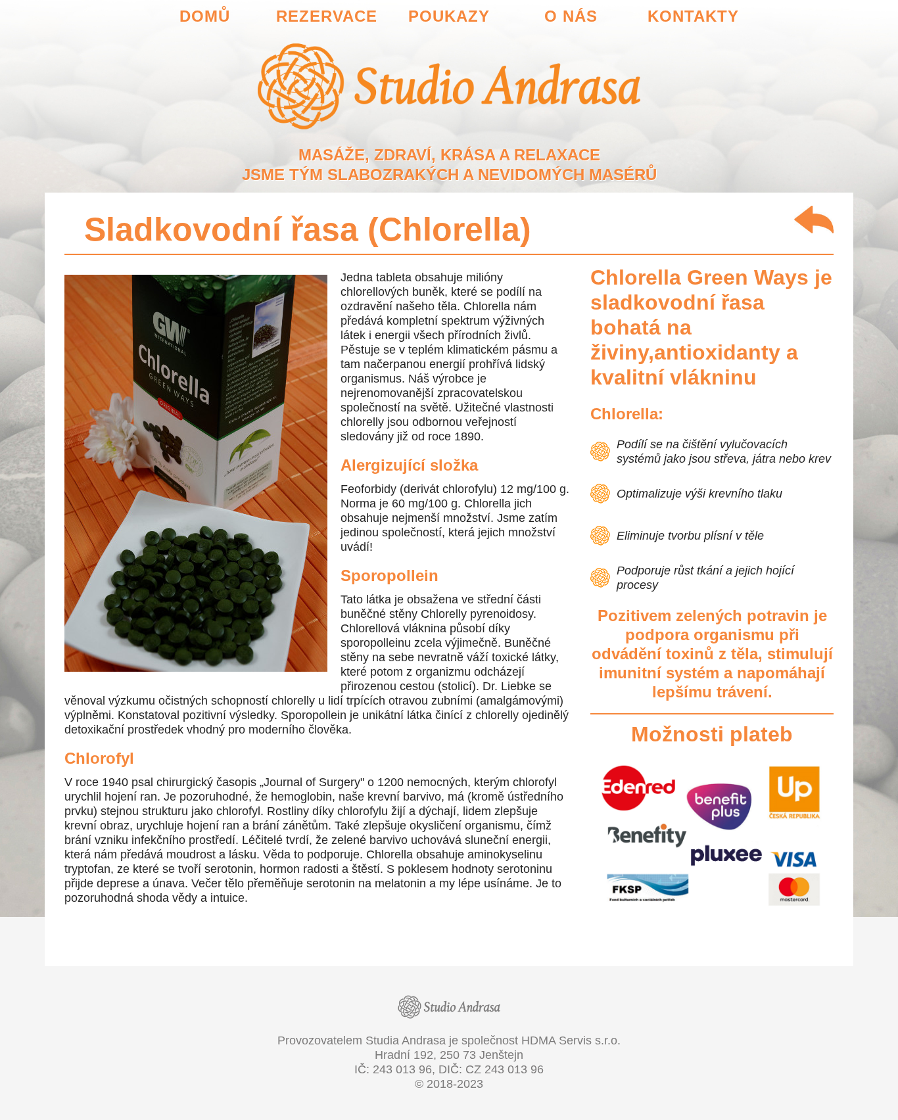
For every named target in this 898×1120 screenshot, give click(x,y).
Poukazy (449, 16)
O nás (571, 16)
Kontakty (693, 16)
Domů (204, 16)
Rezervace (326, 16)
